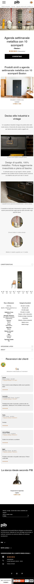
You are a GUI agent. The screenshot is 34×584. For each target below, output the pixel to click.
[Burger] (4, 2)
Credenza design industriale (25, 316)
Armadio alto (25, 308)
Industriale (25, 318)
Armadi (13, 6)
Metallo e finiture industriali (25, 320)
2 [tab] (15, 27)
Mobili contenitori (6, 6)
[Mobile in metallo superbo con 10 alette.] (17, 241)
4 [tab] (20, 27)
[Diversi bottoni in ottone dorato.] (17, 222)
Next (32, 19)
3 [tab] (18, 27)
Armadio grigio (25, 310)
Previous (1, 19)
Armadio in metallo (25, 312)
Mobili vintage (25, 324)
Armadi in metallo (25, 306)
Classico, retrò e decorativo (25, 314)
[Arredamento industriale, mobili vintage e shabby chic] (17, 2)
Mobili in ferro (25, 322)
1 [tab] (13, 27)
